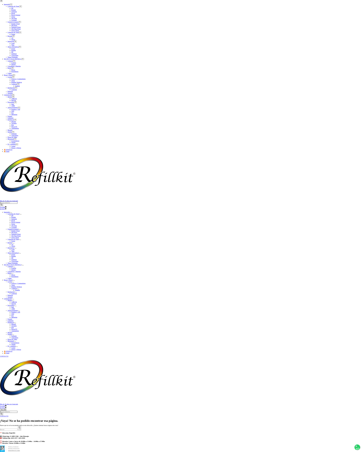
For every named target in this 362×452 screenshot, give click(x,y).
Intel (12, 307)
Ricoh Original (15, 222)
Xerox (13, 224)
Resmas (10, 242)
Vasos (13, 285)
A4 (12, 244)
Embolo (17, 290)
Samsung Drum (16, 234)
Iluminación (11, 292)
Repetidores (14, 276)
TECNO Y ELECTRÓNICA (12, 265)
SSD (12, 314)
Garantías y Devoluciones (13, 448)
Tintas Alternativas (13, 253)
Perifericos (11, 322)
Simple (13, 344)
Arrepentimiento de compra (14, 450)
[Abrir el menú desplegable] (11, 212)
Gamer (13, 348)
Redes (9, 273)
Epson (13, 241)
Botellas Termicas (16, 287)
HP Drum (14, 232)
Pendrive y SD (15, 312)
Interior (13, 270)
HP (12, 215)
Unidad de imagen (13, 229)
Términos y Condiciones (13, 446)
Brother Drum (15, 231)
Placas (13, 275)
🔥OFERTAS (8, 351)
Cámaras (10, 266)
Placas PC (14, 329)
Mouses (13, 324)
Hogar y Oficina (16, 349)
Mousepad (11, 341)
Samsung (14, 219)
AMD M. (14, 302)
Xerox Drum (15, 237)
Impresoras (11, 248)
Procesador (11, 305)
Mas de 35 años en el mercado (9, 201)
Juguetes (10, 297)
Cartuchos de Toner (13, 214)
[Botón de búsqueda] (19, 428)
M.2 (12, 315)
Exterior (13, 268)
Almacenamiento (13, 310)
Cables (10, 278)
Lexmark (14, 227)
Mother (10, 300)
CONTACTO (4, 356)
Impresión (7, 212)
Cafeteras (14, 288)
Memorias (14, 317)
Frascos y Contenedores (18, 283)
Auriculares (14, 337)
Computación (8, 298)
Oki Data (14, 226)
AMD (13, 309)
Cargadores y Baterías (14, 271)
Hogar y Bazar (8, 280)
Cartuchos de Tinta (13, 239)
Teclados (14, 326)
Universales (14, 261)
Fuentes (10, 319)
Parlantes (14, 336)
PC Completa (12, 346)
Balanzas (10, 295)
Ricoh (13, 220)
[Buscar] (1, 205)
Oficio (13, 246)
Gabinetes (10, 320)
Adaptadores (15, 331)
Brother (13, 217)
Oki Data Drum (16, 236)
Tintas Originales (13, 263)
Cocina (10, 281)
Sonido (10, 334)
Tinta (12, 251)
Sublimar (14, 259)
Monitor (10, 332)
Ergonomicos (15, 343)
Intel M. (13, 304)
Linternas (14, 293)
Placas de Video (12, 339)
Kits (12, 327)
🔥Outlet (6, 353)
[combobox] (8, 430)
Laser (13, 249)
